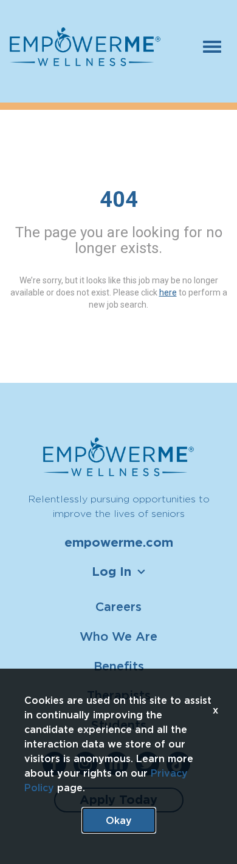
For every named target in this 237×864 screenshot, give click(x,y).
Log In (111, 571)
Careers (118, 606)
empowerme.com (118, 542)
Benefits (119, 665)
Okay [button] (119, 820)
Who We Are (118, 636)
